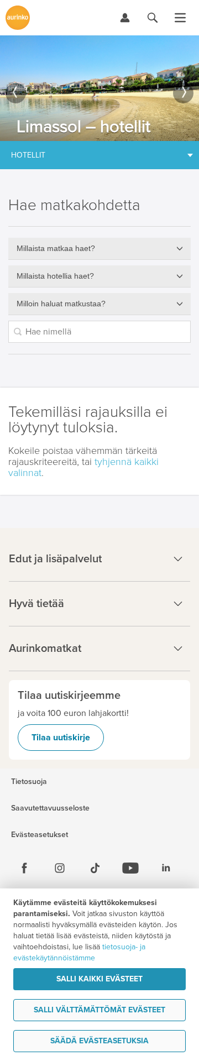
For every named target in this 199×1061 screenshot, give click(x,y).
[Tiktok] (95, 868)
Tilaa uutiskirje (61, 737)
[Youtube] (130, 868)
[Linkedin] (165, 868)
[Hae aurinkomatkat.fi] (152, 17)
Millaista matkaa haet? (56, 248)
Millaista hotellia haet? (55, 275)
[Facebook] (24, 868)
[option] (99, 88)
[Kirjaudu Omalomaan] (125, 17)
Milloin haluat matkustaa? (61, 303)
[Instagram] (59, 868)
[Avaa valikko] (180, 17)
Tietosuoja (29, 781)
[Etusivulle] (18, 18)
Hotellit (28, 155)
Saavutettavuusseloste (50, 808)
